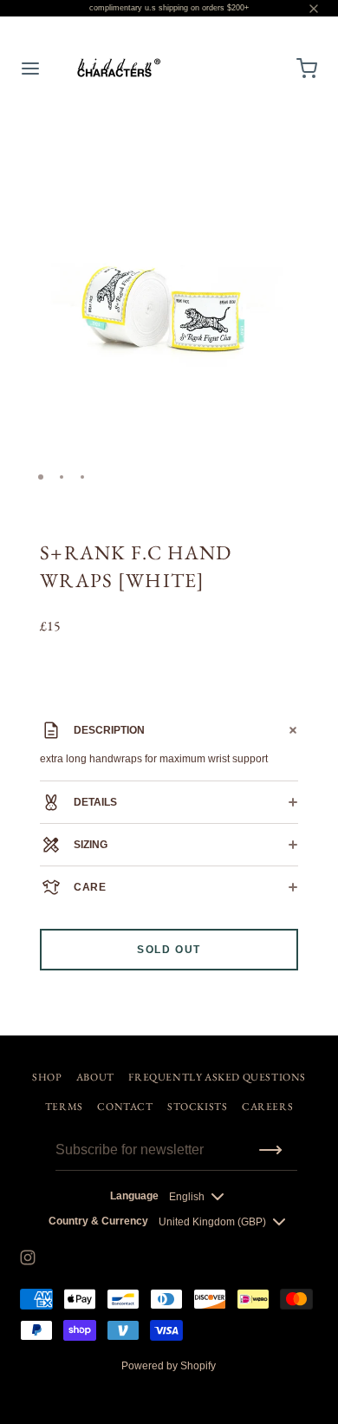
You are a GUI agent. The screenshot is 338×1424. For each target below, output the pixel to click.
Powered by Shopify (168, 1366)
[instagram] (28, 1257)
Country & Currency (98, 1221)
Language (134, 1196)
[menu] (30, 68)
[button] (298, 145)
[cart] (307, 68)
